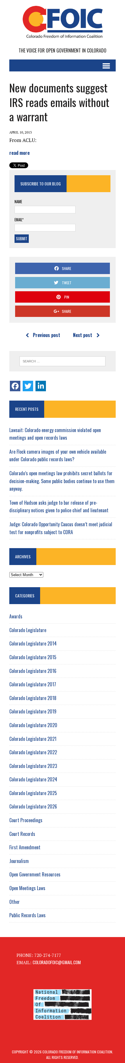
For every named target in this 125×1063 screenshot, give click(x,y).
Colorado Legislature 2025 (33, 793)
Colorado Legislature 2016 (32, 670)
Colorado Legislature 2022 (33, 752)
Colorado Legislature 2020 (33, 725)
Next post (82, 334)
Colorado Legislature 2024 (33, 779)
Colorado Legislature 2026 (33, 806)
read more (19, 152)
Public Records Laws (27, 915)
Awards (15, 616)
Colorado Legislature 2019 (32, 711)
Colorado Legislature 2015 (32, 657)
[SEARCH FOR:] (62, 361)
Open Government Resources (34, 874)
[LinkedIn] (40, 386)
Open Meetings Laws (27, 888)
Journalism (19, 860)
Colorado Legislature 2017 (32, 684)
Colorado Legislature (27, 630)
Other (14, 901)
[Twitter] (28, 386)
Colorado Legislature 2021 (32, 738)
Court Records (22, 833)
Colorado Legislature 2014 (33, 643)
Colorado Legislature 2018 (32, 697)
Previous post (46, 334)
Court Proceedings (25, 820)
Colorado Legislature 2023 (33, 765)
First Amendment (24, 847)
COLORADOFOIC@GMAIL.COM (57, 962)
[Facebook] (15, 386)
